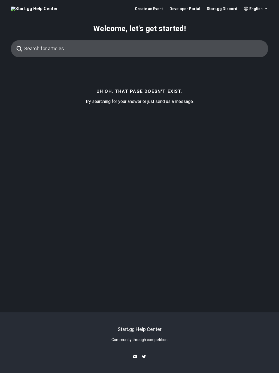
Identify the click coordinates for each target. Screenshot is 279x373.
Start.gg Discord (222, 9)
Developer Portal (184, 9)
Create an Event (149, 9)
